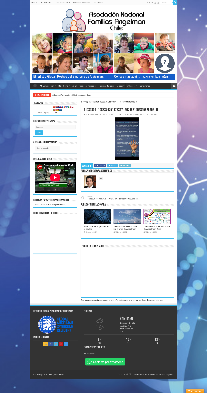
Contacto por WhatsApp (108, 362)
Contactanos (98, 3)
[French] (63, 107)
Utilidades (131, 86)
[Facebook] (150, 2)
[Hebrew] (66, 107)
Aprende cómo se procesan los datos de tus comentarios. (139, 300)
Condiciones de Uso (62, 3)
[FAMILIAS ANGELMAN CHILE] (103, 20)
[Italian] (69, 107)
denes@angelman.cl (93, 114)
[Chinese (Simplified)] (54, 107)
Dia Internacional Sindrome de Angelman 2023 (156, 227)
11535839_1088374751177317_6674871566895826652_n (112, 198)
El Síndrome (63, 86)
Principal (86, 102)
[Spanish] (57, 110)
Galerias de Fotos (107, 86)
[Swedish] (60, 110)
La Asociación (48, 86)
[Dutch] (57, 107)
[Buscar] (175, 2)
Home (35, 86)
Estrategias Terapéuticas (61, 95)
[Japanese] (72, 107)
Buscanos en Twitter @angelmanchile (51, 200)
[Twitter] (152, 2)
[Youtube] (155, 2)
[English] (60, 107)
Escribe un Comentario (135, 114)
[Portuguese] (54, 110)
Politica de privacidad (81, 3)
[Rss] (147, 2)
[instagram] (158, 2)
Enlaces (120, 86)
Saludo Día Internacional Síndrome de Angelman (125, 227)
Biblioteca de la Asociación (85, 86)
